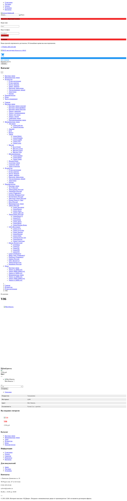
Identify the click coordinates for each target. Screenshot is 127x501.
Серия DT (16, 246)
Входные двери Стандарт (17, 106)
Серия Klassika (18, 138)
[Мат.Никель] (8, 307)
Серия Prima (17, 220)
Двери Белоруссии (15, 262)
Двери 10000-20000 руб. (17, 278)
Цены (7, 97)
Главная (7, 102)
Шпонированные (14, 154)
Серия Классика (18, 127)
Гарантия (8, 456)
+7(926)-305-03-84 (8, 47)
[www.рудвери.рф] (7, 13)
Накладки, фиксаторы (16, 88)
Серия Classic (17, 159)
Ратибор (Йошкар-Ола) (16, 195)
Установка (8, 8)
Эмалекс (11, 129)
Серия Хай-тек (18, 125)
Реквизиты (8, 458)
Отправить (5, 35)
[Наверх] (1, 495)
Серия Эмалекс (18, 232)
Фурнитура (8, 79)
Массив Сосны (18, 148)
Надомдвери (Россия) (16, 196)
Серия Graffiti (17, 140)
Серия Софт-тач (18, 212)
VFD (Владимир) (14, 227)
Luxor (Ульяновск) (15, 193)
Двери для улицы (14, 115)
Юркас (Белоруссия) (15, 243)
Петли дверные (14, 85)
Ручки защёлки (14, 83)
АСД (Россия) (13, 188)
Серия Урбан (17, 236)
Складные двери (14, 163)
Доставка (8, 4)
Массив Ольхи (18, 150)
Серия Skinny (17, 136)
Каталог (4, 63)
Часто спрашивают (11, 99)
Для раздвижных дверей (17, 90)
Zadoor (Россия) (14, 259)
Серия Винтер (17, 239)
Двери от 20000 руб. (15, 280)
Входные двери (10, 76)
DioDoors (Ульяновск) (16, 257)
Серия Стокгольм (19, 241)
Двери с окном (14, 116)
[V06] (6, 417)
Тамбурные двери (15, 118)
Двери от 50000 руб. (15, 273)
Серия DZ (16, 248)
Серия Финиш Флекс (20, 225)
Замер (7, 467)
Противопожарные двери (17, 120)
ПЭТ (10, 131)
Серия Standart (17, 156)
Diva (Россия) (13, 202)
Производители (10, 95)
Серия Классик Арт (19, 237)
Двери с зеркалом (15, 111)
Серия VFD (17, 141)
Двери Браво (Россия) (16, 189)
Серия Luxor (17, 143)
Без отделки (17, 147)
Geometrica (16, 245)
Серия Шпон (17, 223)
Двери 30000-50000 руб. (17, 271)
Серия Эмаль (17, 211)
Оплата (7, 6)
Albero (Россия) (14, 205)
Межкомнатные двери (12, 77)
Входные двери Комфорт (17, 107)
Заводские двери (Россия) (17, 198)
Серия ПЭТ (17, 218)
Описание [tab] (8, 392)
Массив (11, 145)
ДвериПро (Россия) (15, 191)
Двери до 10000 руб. (16, 277)
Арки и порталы (14, 166)
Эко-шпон (12, 123)
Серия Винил (17, 209)
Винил (11, 132)
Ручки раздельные (15, 81)
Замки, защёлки (14, 86)
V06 (5, 421)
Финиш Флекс (13, 161)
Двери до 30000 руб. (16, 269)
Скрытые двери (14, 164)
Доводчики (12, 92)
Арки (6, 439)
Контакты (8, 9)
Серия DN (16, 250)
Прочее (11, 93)
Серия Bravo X (18, 216)
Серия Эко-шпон (18, 207)
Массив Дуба (17, 152)
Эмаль (11, 134)
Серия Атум (17, 228)
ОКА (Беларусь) (14, 261)
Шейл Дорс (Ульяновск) (17, 255)
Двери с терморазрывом (17, 113)
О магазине (9, 2)
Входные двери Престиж (17, 109)
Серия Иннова (18, 234)
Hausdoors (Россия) (15, 264)
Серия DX (16, 252)
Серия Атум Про (18, 230)
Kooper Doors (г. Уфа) (16, 200)
